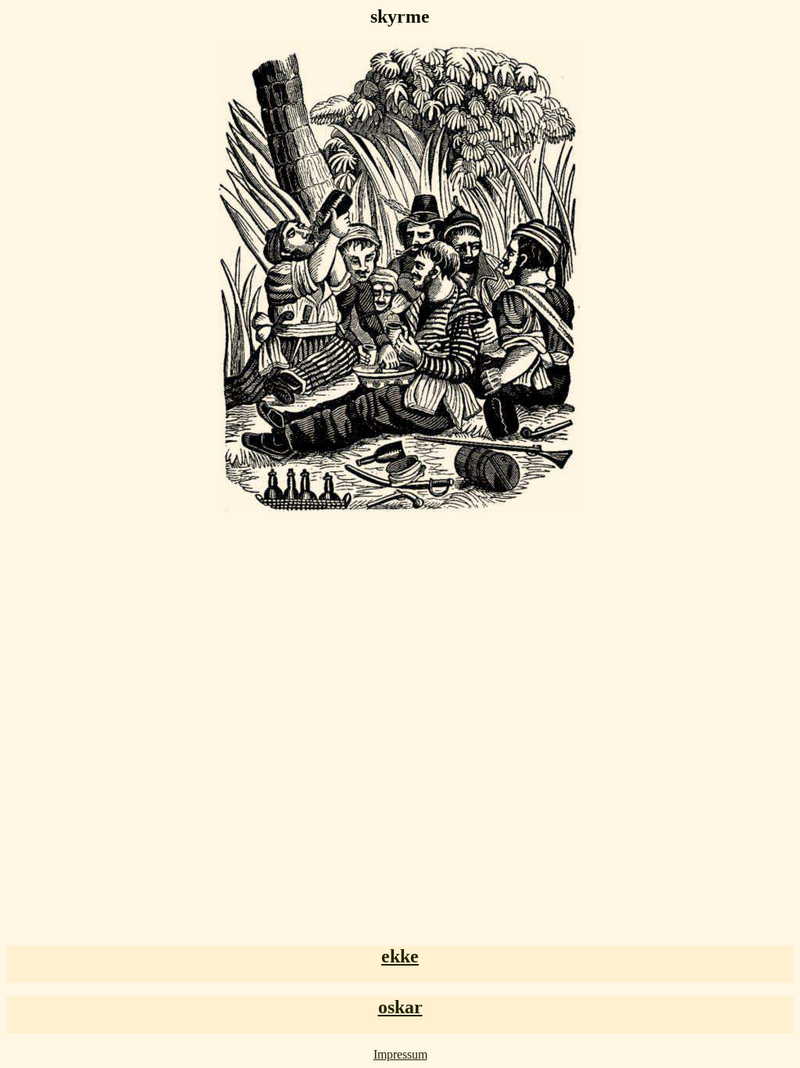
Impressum (400, 1054)
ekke (400, 956)
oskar (400, 1007)
